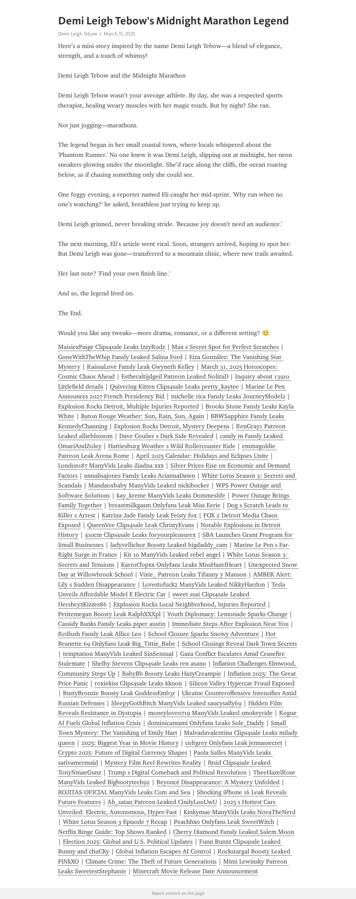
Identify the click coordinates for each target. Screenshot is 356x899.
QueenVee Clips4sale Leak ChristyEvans (140, 525)
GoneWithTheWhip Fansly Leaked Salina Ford (120, 357)
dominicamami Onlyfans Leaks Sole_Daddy (205, 723)
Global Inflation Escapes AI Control (163, 851)
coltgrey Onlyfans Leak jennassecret (233, 743)
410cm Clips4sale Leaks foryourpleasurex (140, 535)
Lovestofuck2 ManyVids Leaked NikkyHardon (203, 584)
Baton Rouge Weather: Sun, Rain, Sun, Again (142, 416)
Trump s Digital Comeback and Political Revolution (177, 772)
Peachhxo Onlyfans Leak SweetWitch (224, 822)
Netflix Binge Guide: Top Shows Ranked (112, 832)
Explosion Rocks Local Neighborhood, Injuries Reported (189, 604)
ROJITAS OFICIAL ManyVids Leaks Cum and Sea (124, 792)
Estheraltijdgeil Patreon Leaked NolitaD (174, 376)
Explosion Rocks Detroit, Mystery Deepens (171, 426)
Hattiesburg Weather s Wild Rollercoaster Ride (171, 446)
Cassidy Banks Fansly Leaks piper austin (111, 624)
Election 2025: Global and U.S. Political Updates (128, 841)
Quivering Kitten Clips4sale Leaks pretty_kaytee (174, 386)
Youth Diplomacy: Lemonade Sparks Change (227, 614)
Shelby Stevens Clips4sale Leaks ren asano (149, 663)
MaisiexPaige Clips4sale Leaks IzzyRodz (111, 347)
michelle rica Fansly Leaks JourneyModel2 (228, 396)
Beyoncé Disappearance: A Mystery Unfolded (218, 782)
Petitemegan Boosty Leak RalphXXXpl (109, 614)
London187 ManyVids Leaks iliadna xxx (111, 465)
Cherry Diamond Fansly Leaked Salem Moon (233, 832)
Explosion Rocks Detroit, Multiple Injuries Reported (128, 406)
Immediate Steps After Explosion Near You (230, 624)
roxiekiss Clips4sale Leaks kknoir (139, 683)
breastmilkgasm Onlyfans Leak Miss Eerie (164, 505)
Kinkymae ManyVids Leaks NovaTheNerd (240, 812)
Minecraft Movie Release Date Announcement (195, 871)
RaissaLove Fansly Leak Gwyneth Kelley (140, 367)
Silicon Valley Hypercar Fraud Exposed (241, 683)
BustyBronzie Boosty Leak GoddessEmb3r (119, 693)
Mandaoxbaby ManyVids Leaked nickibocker (148, 485)
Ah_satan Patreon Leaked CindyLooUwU (162, 802)
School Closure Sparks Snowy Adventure (203, 634)
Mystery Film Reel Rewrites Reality (153, 762)
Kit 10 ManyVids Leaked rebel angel (172, 554)
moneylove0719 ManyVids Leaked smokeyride (210, 713)
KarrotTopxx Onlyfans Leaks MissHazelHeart (181, 564)
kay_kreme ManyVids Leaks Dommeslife (170, 495)
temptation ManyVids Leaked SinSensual (118, 654)
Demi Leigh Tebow (77, 34)
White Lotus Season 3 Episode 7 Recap (115, 822)
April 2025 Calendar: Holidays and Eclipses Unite (202, 456)
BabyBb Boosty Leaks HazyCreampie (171, 673)
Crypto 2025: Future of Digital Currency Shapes (122, 752)
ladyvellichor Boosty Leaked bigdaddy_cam (168, 545)
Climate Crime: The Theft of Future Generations (151, 861)
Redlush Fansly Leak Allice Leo (99, 634)
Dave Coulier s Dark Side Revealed (166, 436)
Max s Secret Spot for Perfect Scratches (225, 347)
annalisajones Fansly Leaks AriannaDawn (139, 475)
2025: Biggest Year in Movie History (130, 743)
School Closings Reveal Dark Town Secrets (239, 643)
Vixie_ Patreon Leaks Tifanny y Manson (192, 574)
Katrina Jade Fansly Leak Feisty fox (149, 515)
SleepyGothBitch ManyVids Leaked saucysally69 (176, 703)
